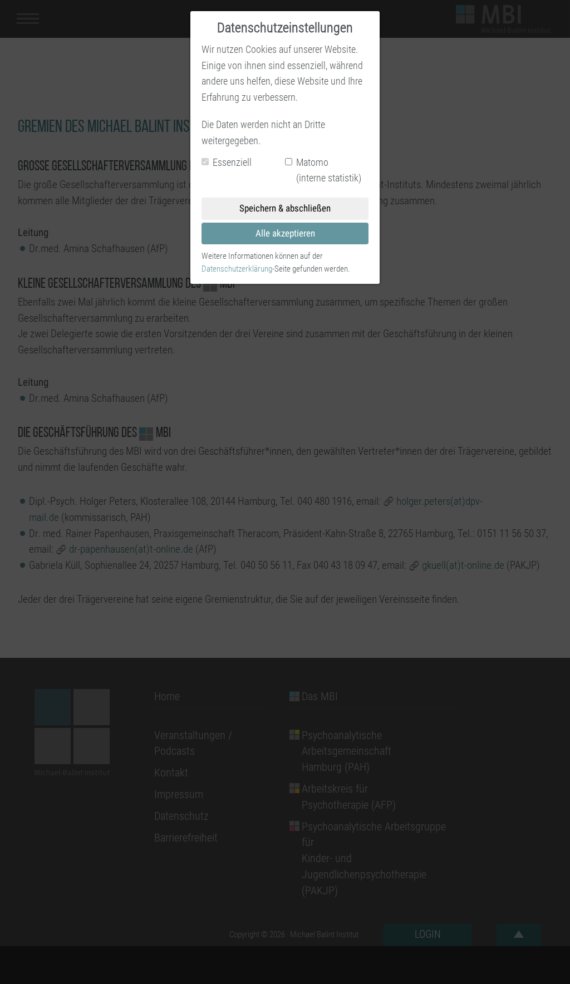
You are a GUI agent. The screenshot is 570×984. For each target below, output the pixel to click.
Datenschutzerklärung (237, 269)
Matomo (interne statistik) (328, 170)
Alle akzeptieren (285, 233)
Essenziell (232, 162)
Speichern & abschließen (285, 208)
